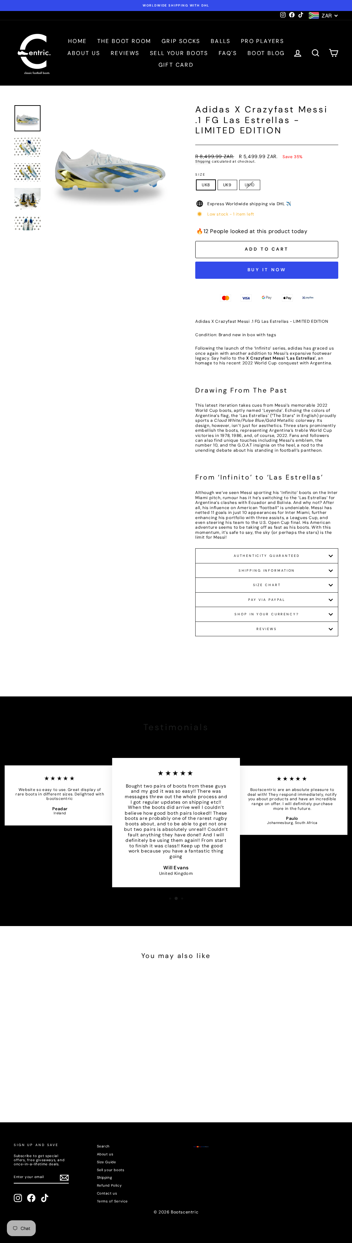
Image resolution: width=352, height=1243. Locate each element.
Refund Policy (109, 1185)
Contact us (107, 1193)
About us (83, 53)
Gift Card (176, 64)
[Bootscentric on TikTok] (45, 1198)
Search (103, 1146)
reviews (266, 629)
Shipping (203, 162)
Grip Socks (181, 41)
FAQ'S (228, 53)
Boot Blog (266, 53)
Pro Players (262, 41)
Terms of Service (112, 1201)
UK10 (250, 185)
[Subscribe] (64, 1178)
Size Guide (106, 1162)
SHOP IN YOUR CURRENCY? (266, 614)
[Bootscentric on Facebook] (31, 1198)
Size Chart (267, 585)
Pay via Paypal (266, 599)
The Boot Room (124, 41)
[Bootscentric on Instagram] (18, 1198)
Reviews (125, 53)
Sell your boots (179, 53)
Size (200, 175)
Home (77, 41)
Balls (221, 41)
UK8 (206, 185)
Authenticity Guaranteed (266, 555)
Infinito (289, 492)
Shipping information (267, 570)
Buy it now (267, 270)
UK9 (227, 185)
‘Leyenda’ (272, 410)
